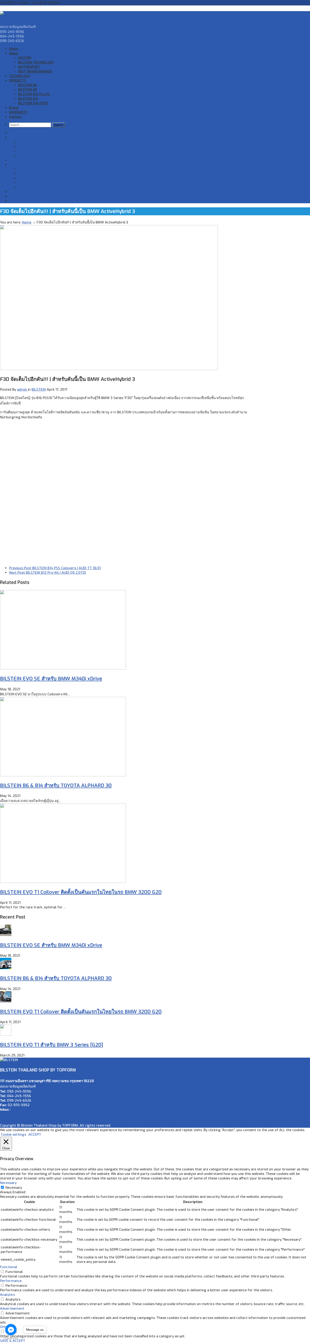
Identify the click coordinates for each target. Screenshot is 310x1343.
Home (13, 49)
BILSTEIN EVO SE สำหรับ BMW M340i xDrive (51, 678)
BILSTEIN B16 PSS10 (33, 103)
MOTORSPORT (29, 67)
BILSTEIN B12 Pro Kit (34, 94)
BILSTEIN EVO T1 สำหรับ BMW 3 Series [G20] (51, 1045)
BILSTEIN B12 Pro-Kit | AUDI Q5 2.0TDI (47, 572)
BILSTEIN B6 (27, 85)
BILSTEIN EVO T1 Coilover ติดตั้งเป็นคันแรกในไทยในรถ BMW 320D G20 (81, 892)
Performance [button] (11, 1281)
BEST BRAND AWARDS (35, 71)
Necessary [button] (8, 1183)
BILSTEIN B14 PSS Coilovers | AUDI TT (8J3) (55, 568)
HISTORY (25, 58)
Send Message (23, 1109)
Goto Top (7, 1121)
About (14, 53)
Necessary (13, 1187)
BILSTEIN (39, 389)
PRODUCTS (17, 80)
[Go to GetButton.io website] (11, 1338)
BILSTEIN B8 (27, 90)
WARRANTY (18, 112)
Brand (13, 108)
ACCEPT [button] (34, 1134)
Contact (15, 117)
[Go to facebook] (11, 1329)
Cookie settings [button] (13, 1134)
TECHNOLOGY (19, 76)
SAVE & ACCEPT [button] (12, 1340)
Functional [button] (8, 1267)
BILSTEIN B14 (28, 99)
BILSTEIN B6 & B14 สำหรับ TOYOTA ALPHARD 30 (56, 785)
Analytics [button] (7, 1294)
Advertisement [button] (12, 1308)
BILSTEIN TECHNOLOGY (36, 62)
